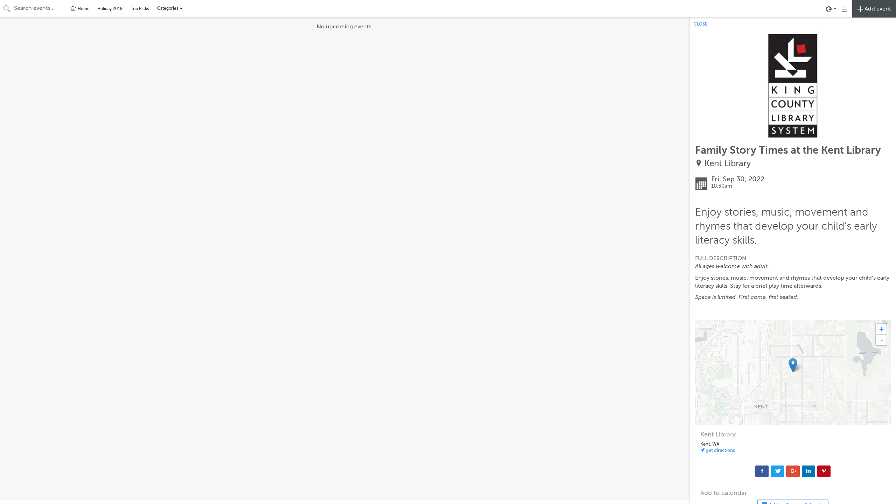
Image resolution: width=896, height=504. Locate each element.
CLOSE (700, 24)
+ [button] (881, 329)
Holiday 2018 (109, 8)
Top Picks (140, 8)
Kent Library (727, 163)
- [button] (881, 340)
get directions (720, 450)
